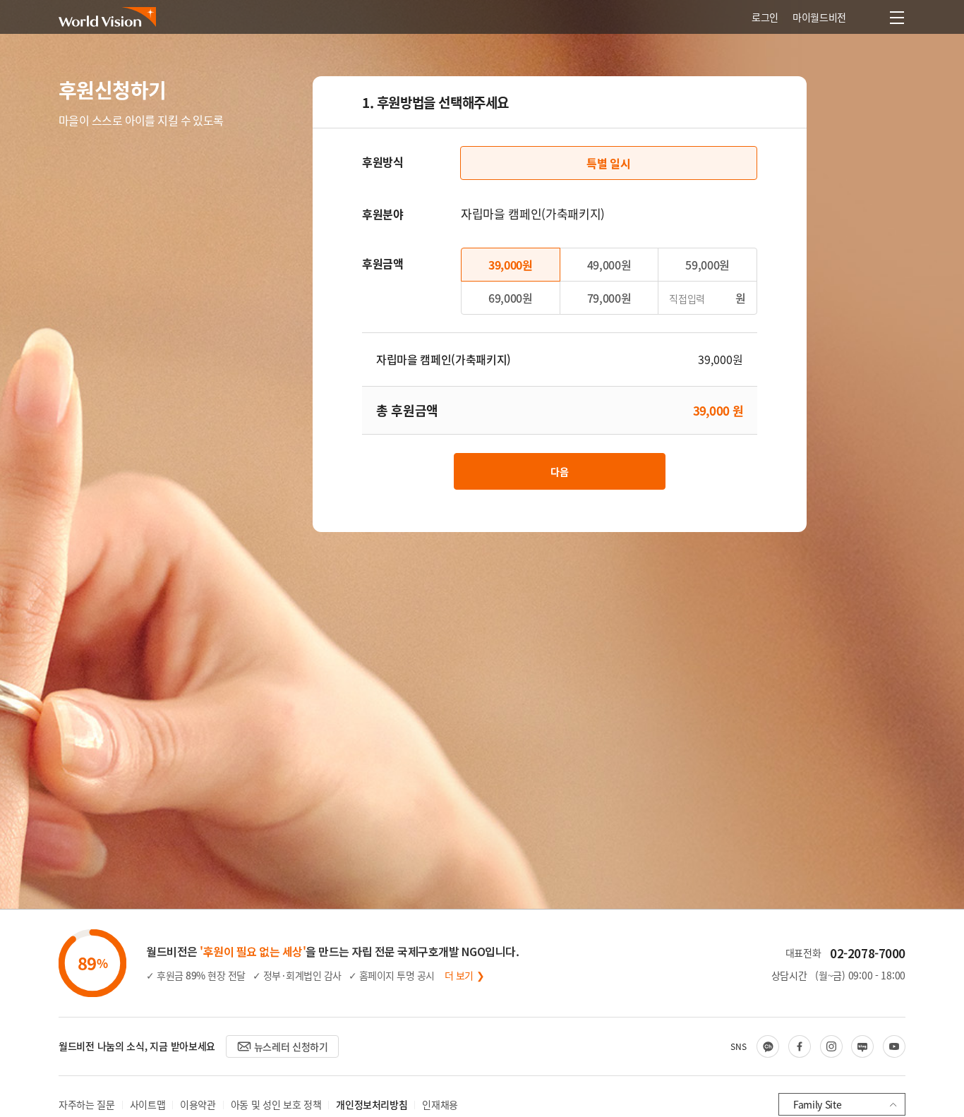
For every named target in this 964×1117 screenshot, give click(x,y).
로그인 (765, 17)
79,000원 (609, 297)
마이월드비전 (819, 17)
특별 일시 (608, 163)
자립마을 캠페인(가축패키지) (443, 359)
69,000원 (510, 297)
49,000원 (609, 264)
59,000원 (707, 264)
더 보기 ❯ (465, 975)
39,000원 (510, 264)
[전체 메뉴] (897, 18)
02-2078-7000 (867, 953)
